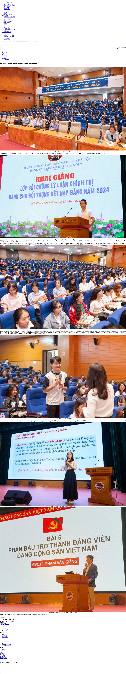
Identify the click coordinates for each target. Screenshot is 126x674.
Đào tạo (11, 41)
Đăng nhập (116, 48)
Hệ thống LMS (4, 642)
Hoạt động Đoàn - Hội (5, 643)
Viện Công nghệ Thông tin (8, 2)
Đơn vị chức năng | (5, 15)
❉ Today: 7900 (7, 660)
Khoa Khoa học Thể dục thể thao (9, 5)
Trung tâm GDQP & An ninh (8, 4)
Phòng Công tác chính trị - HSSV (9, 17)
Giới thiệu (5, 41)
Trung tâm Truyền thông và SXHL (9, 29)
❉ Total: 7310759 (20, 660)
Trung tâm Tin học (7, 28)
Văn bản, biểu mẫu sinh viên (6, 645)
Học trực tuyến (33, 41)
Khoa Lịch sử (6, 8)
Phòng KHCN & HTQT (8, 18)
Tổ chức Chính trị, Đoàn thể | (7, 32)
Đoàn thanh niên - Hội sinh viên (9, 35)
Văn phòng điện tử (7, 38)
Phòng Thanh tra (7, 22)
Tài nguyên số (4, 635)
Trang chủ (2, 41)
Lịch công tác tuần (7, 39)
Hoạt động (4, 650)
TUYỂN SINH (15, 41)
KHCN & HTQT (20, 41)
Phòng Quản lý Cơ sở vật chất (9, 19)
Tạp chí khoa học (6, 59)
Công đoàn (6, 34)
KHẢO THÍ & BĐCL (26, 41)
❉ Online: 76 (2, 660)
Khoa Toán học (6, 12)
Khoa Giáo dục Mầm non (8, 3)
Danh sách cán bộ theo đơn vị (9, 36)
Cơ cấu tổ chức (4, 630)
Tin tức (9, 41)
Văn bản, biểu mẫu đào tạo (6, 644)
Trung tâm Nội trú (7, 27)
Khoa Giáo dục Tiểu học (8, 6)
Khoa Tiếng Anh (7, 9)
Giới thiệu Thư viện (7, 30)
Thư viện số (37, 41)
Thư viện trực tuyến (7, 31)
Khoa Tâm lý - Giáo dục (8, 14)
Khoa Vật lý (6, 13)
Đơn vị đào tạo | (4, 1)
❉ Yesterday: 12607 (13, 660)
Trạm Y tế (5, 24)
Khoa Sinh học (6, 11)
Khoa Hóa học (6, 7)
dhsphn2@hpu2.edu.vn (5, 624)
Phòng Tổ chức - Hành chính (8, 20)
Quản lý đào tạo (4, 636)
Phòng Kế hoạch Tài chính (8, 21)
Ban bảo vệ (6, 23)
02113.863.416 (3, 623)
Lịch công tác (4, 634)
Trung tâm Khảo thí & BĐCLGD (9, 16)
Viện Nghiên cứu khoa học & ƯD (9, 26)
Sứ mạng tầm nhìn (5, 629)
